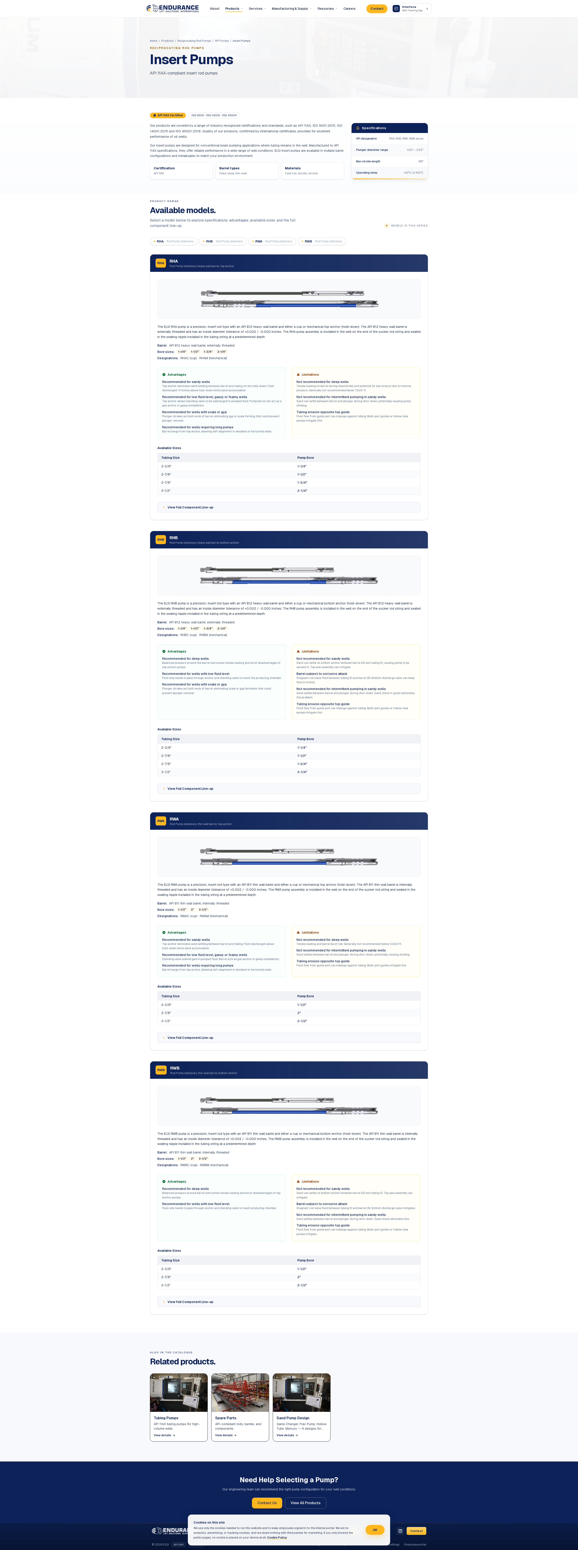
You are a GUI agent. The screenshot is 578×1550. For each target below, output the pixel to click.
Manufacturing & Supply (290, 9)
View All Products (306, 1503)
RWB (323, 241)
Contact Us (267, 1503)
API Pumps (222, 41)
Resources (326, 9)
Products (232, 9)
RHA (175, 241)
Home (153, 41)
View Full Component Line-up (190, 507)
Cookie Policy (277, 1537)
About (214, 9)
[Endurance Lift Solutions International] (172, 9)
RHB (224, 241)
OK (375, 1530)
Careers (349, 9)
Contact (377, 9)
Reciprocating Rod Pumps (194, 41)
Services (255, 9)
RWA (273, 241)
